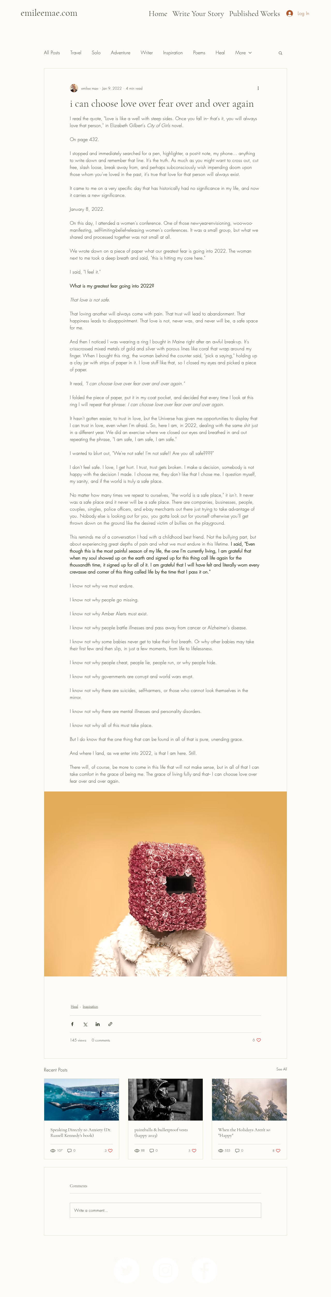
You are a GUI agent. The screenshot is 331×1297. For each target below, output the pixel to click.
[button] (280, 53)
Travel (75, 52)
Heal (220, 52)
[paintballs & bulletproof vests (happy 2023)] (165, 1100)
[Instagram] (165, 1270)
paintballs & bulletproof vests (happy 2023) (161, 1132)
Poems (199, 52)
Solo (96, 52)
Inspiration (173, 52)
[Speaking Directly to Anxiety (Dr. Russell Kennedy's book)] (81, 1100)
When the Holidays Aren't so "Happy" (244, 1132)
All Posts (52, 52)
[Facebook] (204, 1270)
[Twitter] (127, 1270)
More (240, 52)
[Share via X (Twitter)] (84, 1024)
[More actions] (258, 88)
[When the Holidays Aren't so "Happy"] (249, 1100)
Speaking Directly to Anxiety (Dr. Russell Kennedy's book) (80, 1132)
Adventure (120, 52)
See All (281, 1069)
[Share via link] (110, 1024)
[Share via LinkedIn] (97, 1024)
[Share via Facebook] (72, 1024)
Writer (147, 52)
